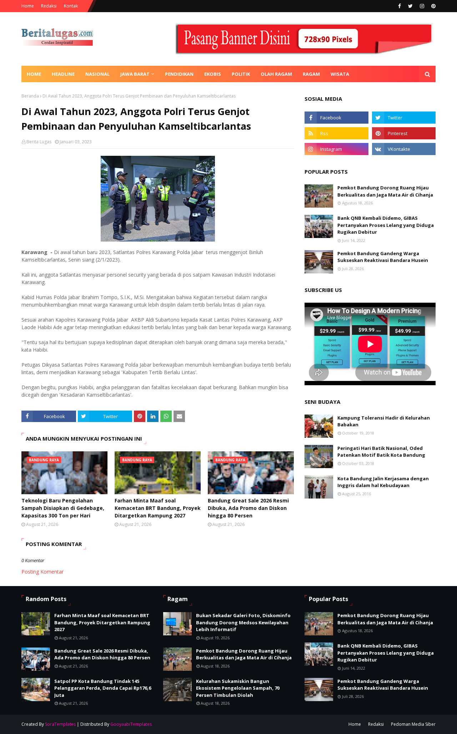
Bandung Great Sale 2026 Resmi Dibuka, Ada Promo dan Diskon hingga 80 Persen (248, 508)
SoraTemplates (60, 724)
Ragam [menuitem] (311, 74)
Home (27, 6)
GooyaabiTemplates (131, 724)
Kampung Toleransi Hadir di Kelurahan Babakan (383, 421)
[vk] (404, 149)
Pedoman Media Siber (413, 724)
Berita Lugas (38, 142)
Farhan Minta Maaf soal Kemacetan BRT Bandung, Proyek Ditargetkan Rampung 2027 (158, 508)
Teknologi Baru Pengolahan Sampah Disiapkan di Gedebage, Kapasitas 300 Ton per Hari (62, 508)
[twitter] (410, 6)
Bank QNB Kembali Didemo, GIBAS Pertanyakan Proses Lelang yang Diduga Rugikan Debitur (385, 225)
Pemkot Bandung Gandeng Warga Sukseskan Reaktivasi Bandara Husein (382, 257)
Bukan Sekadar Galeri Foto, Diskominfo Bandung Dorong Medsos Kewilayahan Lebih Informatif (243, 622)
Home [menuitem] (34, 74)
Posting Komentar (42, 571)
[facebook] (399, 6)
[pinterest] (433, 6)
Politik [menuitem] (241, 74)
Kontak (71, 6)
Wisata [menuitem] (340, 74)
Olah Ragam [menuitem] (276, 74)
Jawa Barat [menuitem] (135, 74)
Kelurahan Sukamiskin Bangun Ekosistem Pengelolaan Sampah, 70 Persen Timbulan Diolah (238, 688)
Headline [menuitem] (63, 74)
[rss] (336, 133)
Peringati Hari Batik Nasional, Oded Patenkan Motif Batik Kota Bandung (381, 451)
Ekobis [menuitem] (212, 74)
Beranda (30, 96)
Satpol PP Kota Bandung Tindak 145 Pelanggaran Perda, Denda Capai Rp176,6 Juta (102, 688)
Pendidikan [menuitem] (179, 74)
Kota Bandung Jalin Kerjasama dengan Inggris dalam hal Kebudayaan (383, 482)
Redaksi (49, 6)
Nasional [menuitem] (97, 74)
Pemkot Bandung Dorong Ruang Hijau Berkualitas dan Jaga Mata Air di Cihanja (385, 191)
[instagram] (422, 6)
